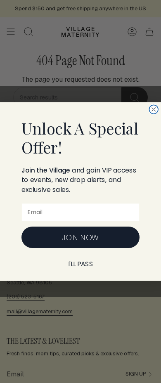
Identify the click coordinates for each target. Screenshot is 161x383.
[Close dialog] (153, 109)
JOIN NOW (80, 237)
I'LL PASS (80, 264)
